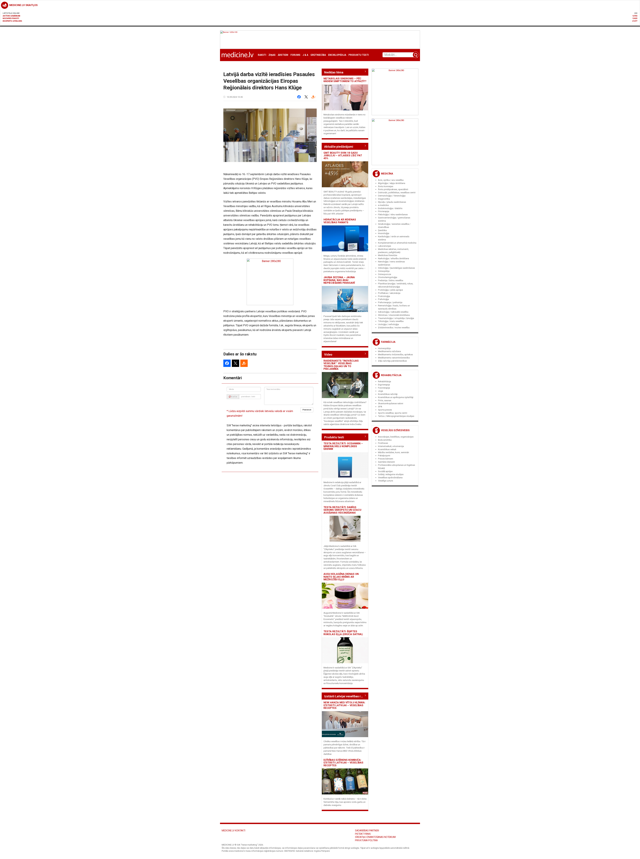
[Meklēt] (416, 55)
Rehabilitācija (391, 375)
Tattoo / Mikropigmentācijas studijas (396, 416)
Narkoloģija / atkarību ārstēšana (393, 258)
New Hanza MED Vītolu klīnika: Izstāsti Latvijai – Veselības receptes (344, 705)
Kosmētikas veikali (387, 449)
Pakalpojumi (384, 455)
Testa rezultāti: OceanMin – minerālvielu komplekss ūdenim (343, 446)
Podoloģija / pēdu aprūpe (390, 290)
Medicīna (387, 173)
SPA (380, 406)
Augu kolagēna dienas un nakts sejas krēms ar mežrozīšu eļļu (341, 577)
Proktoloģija (384, 296)
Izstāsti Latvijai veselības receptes (345, 696)
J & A (305, 55)
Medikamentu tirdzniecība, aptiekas (395, 354)
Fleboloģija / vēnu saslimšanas (393, 214)
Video (328, 354)
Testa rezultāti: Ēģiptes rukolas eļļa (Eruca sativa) (343, 633)
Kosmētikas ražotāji (388, 394)
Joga (380, 391)
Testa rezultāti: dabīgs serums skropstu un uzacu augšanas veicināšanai (342, 510)
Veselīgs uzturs (385, 480)
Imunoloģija (383, 233)
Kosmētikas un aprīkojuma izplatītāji (395, 397)
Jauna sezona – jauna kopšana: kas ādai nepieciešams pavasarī (339, 280)
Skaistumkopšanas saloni (390, 403)
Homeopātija (384, 348)
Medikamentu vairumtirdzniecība (394, 357)
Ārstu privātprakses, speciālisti (393, 189)
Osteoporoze (384, 274)
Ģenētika (382, 230)
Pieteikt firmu (363, 834)
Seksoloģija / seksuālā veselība (393, 312)
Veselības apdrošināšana (390, 477)
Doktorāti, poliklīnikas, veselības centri (397, 192)
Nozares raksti (11, 18)
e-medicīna (383, 205)
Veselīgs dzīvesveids (395, 430)
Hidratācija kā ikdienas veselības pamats (340, 221)
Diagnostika (384, 199)
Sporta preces (385, 410)
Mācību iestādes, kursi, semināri (393, 452)
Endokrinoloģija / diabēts (390, 208)
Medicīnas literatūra (387, 255)
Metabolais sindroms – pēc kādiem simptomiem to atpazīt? (345, 80)
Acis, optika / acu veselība (391, 180)
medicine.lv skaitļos (23, 5)
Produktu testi (358, 55)
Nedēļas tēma (333, 72)
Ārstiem (283, 55)
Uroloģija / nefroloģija (388, 324)
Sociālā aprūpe (385, 471)
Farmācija (388, 341)
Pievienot (306, 410)
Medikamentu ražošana (389, 351)
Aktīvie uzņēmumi (11, 15)
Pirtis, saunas (384, 400)
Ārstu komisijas (385, 186)
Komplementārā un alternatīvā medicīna (397, 243)
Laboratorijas (384, 246)
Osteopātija (384, 271)
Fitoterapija (383, 211)
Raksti (262, 55)
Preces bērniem (385, 458)
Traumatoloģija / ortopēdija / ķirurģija (396, 318)
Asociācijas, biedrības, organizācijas (396, 436)
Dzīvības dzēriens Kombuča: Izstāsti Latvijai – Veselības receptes (343, 762)
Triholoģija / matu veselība (391, 321)
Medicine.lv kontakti (233, 830)
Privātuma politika (366, 840)
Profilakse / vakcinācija (389, 293)
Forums (295, 55)
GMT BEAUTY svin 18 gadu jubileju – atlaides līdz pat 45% (343, 155)
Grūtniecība (318, 55)
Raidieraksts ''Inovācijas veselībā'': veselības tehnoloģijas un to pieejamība (341, 365)
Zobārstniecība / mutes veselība (394, 327)
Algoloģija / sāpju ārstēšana (391, 183)
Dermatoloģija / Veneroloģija (392, 195)
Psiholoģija (383, 299)
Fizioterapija (384, 388)
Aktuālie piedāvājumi (338, 146)
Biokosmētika (385, 440)
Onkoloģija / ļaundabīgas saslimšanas (396, 268)
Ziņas (272, 55)
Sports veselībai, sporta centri (392, 413)
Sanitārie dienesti (386, 462)
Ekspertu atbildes (12, 21)
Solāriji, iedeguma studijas (391, 474)
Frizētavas (383, 443)
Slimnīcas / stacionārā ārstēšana (394, 315)
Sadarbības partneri (367, 830)
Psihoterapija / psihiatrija (390, 302)
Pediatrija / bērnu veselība (390, 280)
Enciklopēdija (337, 55)
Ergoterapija (384, 384)
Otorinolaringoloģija (387, 277)
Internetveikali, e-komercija (391, 446)
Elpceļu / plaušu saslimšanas (392, 202)
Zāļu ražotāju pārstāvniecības (392, 361)
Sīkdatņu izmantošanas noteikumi (375, 837)
